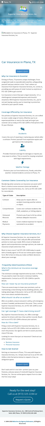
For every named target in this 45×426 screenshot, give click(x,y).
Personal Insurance (13, 345)
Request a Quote (22, 71)
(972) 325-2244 (37, 2)
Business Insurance (12, 342)
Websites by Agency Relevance (22, 421)
